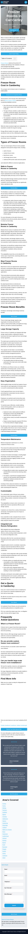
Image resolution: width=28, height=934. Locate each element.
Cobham (4, 827)
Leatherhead (5, 836)
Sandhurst (7, 725)
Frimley (2, 725)
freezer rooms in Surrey (10, 100)
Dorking (4, 840)
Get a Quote (13, 30)
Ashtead (4, 838)
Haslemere (5, 834)
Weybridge (5, 825)
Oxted (3, 857)
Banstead (4, 847)
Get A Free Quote (14, 794)
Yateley (18, 725)
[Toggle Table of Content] (14, 59)
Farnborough (24, 725)
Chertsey (4, 816)
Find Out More (14, 188)
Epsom (4, 842)
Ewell (3, 844)
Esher (3, 831)
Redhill (4, 851)
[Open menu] (25, 2)
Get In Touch (14, 914)
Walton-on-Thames (7, 829)
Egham (4, 814)
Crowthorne (13, 725)
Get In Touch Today (14, 53)
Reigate (4, 849)
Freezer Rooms (4, 63)
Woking (4, 808)
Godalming (5, 823)
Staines (4, 821)
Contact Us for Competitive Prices (14, 94)
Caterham (4, 855)
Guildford (4, 812)
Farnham (4, 810)
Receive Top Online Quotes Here (14, 729)
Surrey (4, 805)
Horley (4, 853)
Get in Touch (14, 316)
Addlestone (5, 818)
